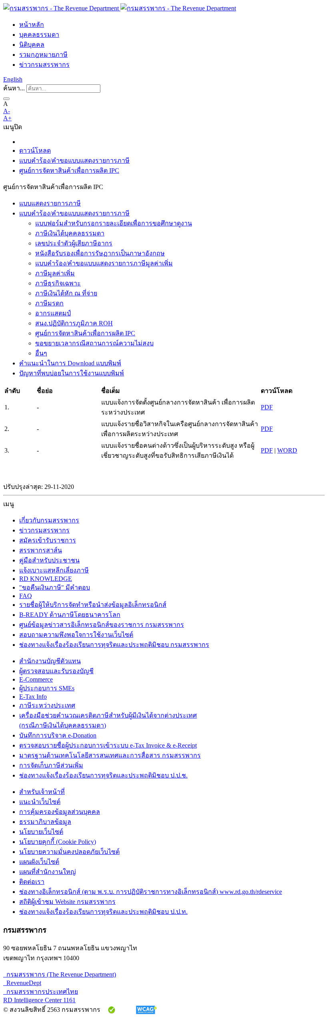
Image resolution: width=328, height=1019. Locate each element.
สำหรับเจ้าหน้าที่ (42, 791)
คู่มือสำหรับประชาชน (49, 560)
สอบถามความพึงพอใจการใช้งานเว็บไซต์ (76, 634)
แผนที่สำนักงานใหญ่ (47, 871)
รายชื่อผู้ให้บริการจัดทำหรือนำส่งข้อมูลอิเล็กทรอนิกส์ (92, 604)
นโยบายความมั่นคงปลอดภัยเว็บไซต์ (69, 851)
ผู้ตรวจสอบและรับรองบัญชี (56, 671)
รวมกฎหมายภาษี (43, 54)
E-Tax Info (33, 696)
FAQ (25, 595)
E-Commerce (36, 679)
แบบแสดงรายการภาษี (50, 203)
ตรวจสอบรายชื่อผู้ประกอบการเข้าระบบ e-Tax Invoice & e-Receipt (108, 745)
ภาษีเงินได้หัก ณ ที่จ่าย (66, 293)
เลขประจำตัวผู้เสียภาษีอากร (73, 243)
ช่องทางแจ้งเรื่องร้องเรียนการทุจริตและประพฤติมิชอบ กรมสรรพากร (114, 644)
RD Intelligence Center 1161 (39, 1000)
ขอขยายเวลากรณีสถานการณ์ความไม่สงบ (94, 343)
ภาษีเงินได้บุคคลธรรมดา (69, 233)
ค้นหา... (14, 88)
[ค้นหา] (6, 99)
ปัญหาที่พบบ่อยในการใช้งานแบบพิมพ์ (71, 373)
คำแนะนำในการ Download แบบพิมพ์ (70, 363)
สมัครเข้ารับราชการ (47, 540)
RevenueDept (22, 982)
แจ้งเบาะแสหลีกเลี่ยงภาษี (54, 570)
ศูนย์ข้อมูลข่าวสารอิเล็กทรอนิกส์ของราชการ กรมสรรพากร (101, 624)
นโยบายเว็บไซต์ (41, 831)
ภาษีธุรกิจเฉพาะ (58, 283)
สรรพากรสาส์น (40, 550)
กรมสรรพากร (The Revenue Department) (59, 974)
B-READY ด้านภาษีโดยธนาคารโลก (69, 614)
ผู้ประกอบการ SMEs (46, 688)
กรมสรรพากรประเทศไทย (40, 991)
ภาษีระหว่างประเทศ (47, 705)
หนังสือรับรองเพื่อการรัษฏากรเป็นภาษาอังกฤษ (100, 253)
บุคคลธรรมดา (39, 34)
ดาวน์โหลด (35, 150)
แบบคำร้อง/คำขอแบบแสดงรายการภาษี (74, 160)
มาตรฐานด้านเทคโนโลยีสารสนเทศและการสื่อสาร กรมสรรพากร (110, 755)
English (12, 79)
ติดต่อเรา (31, 881)
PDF (267, 407)
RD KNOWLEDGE (45, 578)
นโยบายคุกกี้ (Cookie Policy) (57, 841)
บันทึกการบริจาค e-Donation (57, 735)
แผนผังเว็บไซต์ (39, 861)
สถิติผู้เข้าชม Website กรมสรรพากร (67, 901)
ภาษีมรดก (49, 303)
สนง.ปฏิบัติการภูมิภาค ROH (74, 323)
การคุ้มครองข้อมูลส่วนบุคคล (59, 811)
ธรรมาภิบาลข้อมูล (45, 821)
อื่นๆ (41, 353)
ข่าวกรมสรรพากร (44, 64)
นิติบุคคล (31, 44)
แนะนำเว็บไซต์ (39, 801)
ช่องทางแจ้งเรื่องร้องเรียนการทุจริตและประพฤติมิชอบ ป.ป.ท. (103, 911)
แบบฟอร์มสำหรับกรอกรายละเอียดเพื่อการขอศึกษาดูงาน (113, 223)
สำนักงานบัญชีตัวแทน (50, 661)
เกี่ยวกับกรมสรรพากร (49, 520)
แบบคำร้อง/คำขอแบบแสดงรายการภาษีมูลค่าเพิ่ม (104, 263)
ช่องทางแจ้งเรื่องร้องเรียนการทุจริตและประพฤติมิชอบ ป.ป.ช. (103, 775)
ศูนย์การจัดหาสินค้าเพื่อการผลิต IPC (69, 170)
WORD (287, 450)
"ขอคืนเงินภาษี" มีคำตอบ (54, 587)
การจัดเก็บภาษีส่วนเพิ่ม (51, 765)
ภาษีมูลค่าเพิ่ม (55, 273)
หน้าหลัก (31, 24)
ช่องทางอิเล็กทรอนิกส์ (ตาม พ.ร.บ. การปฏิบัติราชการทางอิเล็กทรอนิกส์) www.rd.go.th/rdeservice (150, 891)
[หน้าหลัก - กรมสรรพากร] (119, 8)
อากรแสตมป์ (53, 313)
